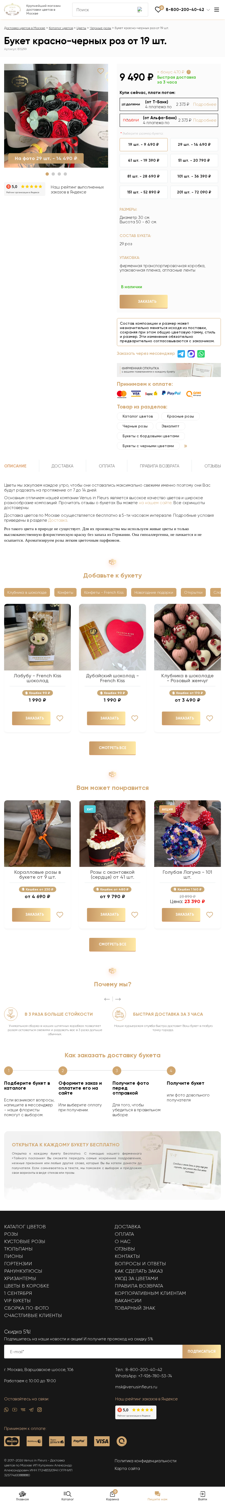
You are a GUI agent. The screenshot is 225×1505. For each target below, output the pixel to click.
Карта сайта (127, 1468)
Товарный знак (135, 1308)
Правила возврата (139, 1286)
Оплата (124, 1234)
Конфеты (65, 592)
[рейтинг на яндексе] (24, 189)
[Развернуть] (185, 446)
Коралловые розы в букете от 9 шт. (37, 874)
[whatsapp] (6, 1411)
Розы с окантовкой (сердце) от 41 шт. (112, 874)
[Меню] (216, 9)
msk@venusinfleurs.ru (136, 1386)
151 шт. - (143, 192)
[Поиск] (140, 9)
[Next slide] (118, 999)
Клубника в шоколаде (27, 592)
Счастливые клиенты (33, 1315)
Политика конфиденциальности (145, 1460)
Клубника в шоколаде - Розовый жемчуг (187, 678)
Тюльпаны (18, 1249)
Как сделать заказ (139, 1271)
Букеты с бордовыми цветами (151, 436)
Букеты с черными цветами (148, 446)
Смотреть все (112, 748)
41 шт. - (143, 160)
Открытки (193, 592)
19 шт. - (143, 144)
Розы (11, 1234)
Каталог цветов (61, 28)
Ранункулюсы (23, 1271)
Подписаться (202, 1351)
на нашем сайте (155, 502)
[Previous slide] (107, 999)
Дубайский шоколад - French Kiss (112, 678)
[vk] (23, 1411)
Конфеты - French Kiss (103, 592)
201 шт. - (194, 192)
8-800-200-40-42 (143, 1369)
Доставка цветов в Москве (24, 28)
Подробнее (204, 104)
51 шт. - (194, 160)
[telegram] (31, 1411)
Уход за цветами (136, 1278)
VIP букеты (17, 1300)
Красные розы (180, 416)
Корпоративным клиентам (150, 1293)
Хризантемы (20, 1278)
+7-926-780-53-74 (155, 1375)
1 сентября (18, 1293)
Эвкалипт (170, 426)
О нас (123, 1241)
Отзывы (125, 1249)
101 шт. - (194, 176)
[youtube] (14, 1411)
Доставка (57, 520)
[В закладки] (100, 71)
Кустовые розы (24, 1241)
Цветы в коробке (26, 1286)
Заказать (147, 301)
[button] (47, 174)
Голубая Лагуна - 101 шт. (187, 874)
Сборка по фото (26, 1308)
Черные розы (100, 28)
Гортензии (18, 1263)
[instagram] (39, 1411)
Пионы (13, 1256)
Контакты (127, 1256)
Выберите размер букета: (143, 133)
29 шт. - (194, 144)
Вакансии (128, 1300)
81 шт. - (143, 176)
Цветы (81, 28)
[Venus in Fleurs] (12, 14)
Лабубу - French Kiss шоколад (37, 678)
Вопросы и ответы (140, 1263)
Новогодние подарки (153, 592)
